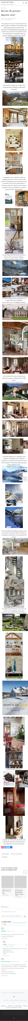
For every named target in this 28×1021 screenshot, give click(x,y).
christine (3, 931)
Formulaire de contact (16, 1007)
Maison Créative (18, 531)
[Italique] (4, 916)
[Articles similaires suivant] (25, 872)
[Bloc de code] (14, 916)
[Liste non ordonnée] (11, 916)
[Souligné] (6, 916)
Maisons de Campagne (16, 298)
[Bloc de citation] (13, 916)
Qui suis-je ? (4, 1006)
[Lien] (16, 916)
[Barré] (7, 916)
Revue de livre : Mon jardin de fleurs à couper (19, 892)
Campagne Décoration (17, 611)
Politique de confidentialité (14, 1006)
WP (9, 1014)
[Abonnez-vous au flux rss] (14, 1018)
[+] (19, 916)
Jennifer (5, 18)
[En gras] (2, 916)
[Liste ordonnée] (9, 916)
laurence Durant (5, 961)
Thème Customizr (22, 1014)
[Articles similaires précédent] (21, 872)
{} (17, 916)
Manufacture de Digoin (17, 29)
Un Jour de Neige (10, 1012)
